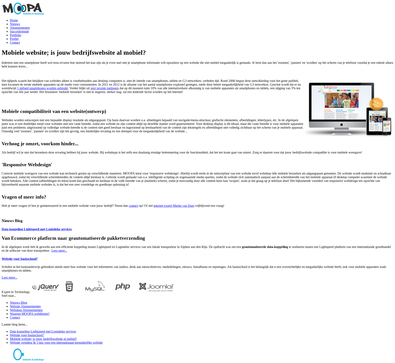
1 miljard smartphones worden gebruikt (42, 88)
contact (133, 205)
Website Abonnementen (25, 306)
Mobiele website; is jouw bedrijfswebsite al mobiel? (43, 339)
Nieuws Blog (18, 302)
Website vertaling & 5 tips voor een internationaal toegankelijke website (56, 342)
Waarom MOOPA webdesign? (30, 313)
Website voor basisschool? (20, 259)
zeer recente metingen (105, 88)
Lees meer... (59, 250)
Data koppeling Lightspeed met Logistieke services (37, 229)
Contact (15, 317)
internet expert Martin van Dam (173, 205)
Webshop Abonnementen (26, 310)
